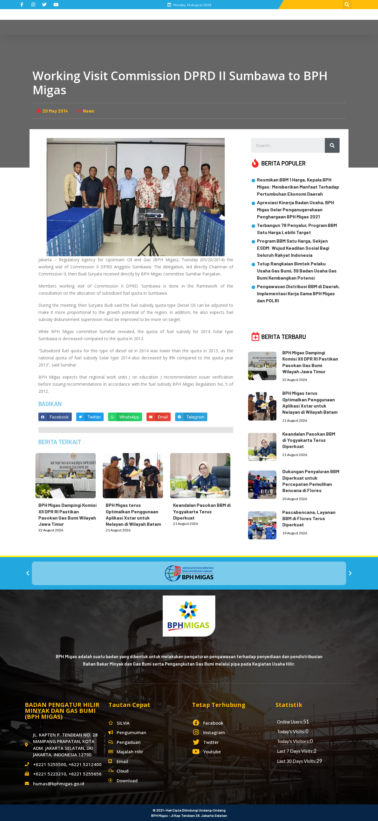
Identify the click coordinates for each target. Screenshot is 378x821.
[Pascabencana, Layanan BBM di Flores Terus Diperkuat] (265, 524)
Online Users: (290, 721)
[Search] (332, 145)
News (88, 110)
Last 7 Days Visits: (295, 751)
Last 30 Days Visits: (296, 761)
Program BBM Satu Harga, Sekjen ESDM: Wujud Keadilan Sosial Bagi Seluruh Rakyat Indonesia (293, 248)
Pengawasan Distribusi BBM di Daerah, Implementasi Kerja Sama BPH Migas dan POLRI (298, 293)
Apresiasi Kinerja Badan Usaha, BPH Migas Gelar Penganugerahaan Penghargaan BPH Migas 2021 (295, 209)
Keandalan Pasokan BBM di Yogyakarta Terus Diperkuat (202, 511)
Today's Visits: (291, 731)
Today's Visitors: (293, 741)
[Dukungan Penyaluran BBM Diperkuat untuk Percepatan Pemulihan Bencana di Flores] (265, 483)
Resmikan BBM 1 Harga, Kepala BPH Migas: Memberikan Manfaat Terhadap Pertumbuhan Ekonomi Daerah (298, 187)
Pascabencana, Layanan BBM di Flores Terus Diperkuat (308, 518)
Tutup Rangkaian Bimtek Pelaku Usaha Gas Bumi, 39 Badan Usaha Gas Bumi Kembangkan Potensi (297, 270)
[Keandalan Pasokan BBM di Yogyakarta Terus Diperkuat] (203, 474)
